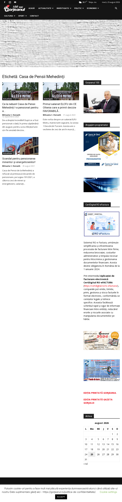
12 (98, 444)
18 (92, 449)
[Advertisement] (61, 43)
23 (117, 449)
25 (92, 454)
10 (86, 444)
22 (112, 449)
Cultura (8, 16)
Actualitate (44, 8)
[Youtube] (15, 2)
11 (92, 444)
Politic (77, 8)
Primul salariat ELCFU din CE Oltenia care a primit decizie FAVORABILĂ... (59, 107)
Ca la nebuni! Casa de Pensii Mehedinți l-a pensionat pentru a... (20, 107)
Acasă (32, 8)
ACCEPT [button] (61, 496)
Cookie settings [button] (108, 491)
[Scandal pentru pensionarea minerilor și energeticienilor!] (20, 146)
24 (86, 454)
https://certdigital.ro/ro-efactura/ (100, 285)
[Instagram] (9, 2)
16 (117, 444)
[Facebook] (4, 2)
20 (103, 449)
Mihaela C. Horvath (11, 115)
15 (112, 444)
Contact (34, 16)
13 (103, 444)
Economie (92, 8)
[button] (116, 8)
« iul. (86, 463)
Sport (21, 16)
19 (98, 449)
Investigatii (63, 8)
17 (86, 449)
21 (108, 449)
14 (108, 444)
